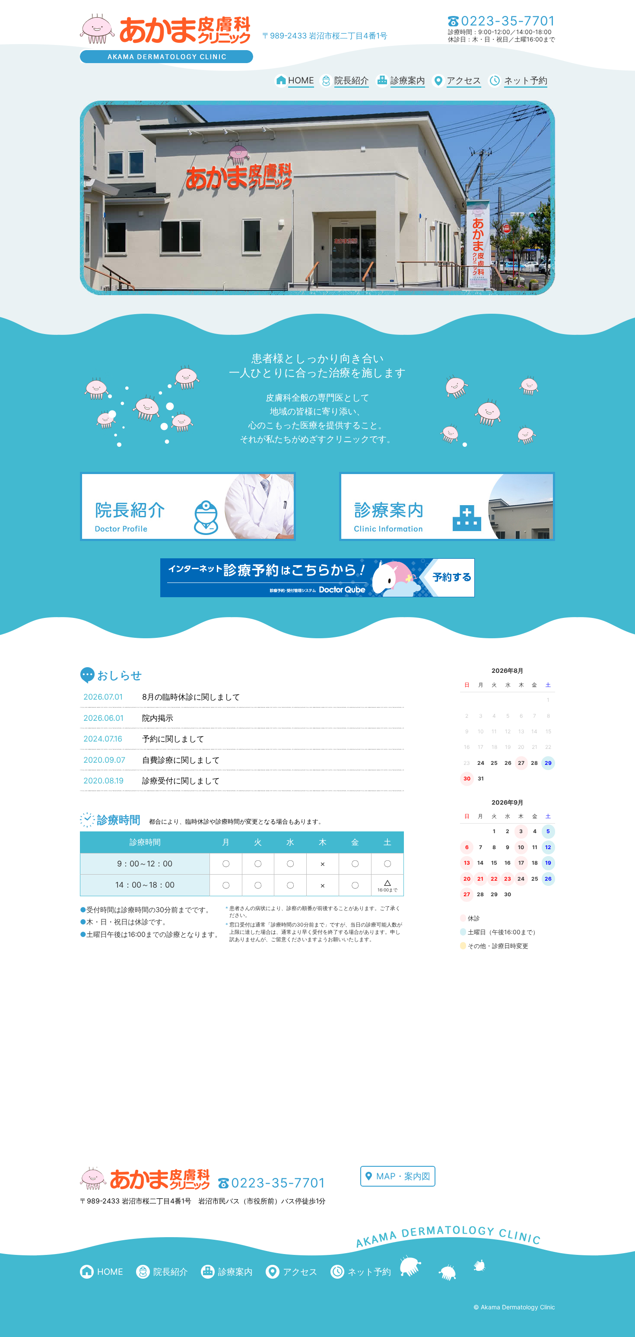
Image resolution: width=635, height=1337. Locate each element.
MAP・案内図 (403, 1176)
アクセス (464, 80)
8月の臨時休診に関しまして (191, 696)
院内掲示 (157, 718)
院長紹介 (351, 80)
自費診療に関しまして (181, 759)
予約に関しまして (173, 738)
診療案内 (408, 80)
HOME (301, 80)
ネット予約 (525, 80)
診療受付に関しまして (181, 780)
